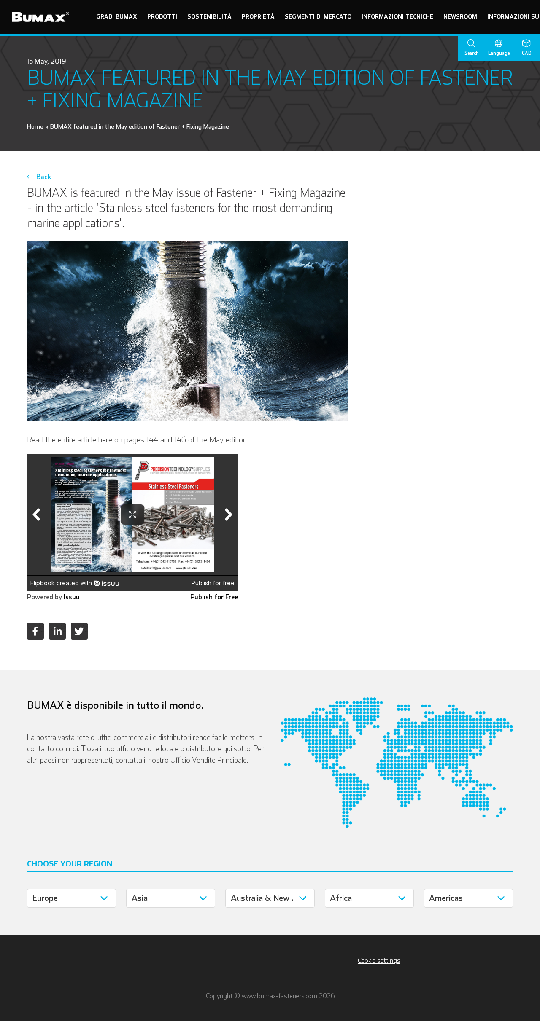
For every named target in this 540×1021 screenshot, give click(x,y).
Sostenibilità (209, 16)
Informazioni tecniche (397, 16)
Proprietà (258, 16)
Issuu (72, 596)
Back (42, 176)
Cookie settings (379, 960)
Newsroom (460, 16)
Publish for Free (214, 596)
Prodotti (162, 16)
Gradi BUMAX (116, 16)
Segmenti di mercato (318, 16)
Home (35, 126)
